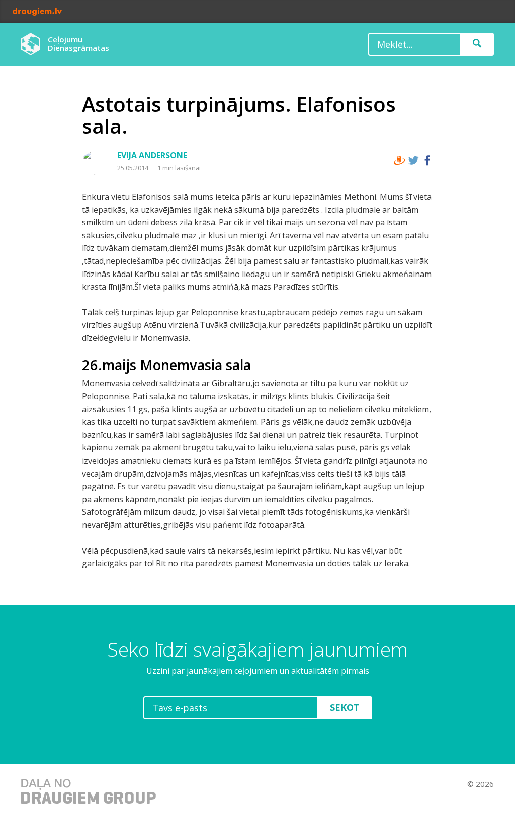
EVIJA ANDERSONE (152, 155)
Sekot (345, 707)
